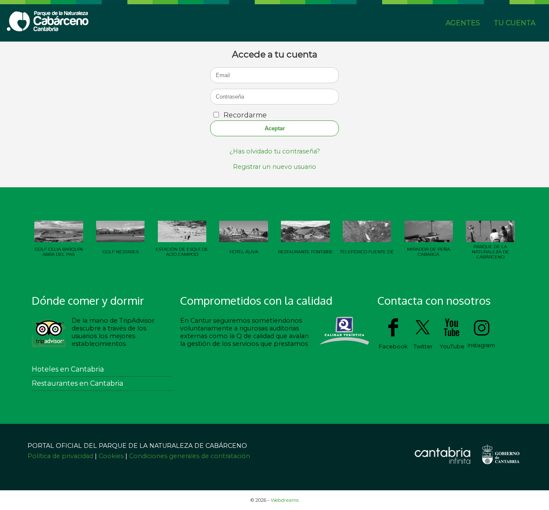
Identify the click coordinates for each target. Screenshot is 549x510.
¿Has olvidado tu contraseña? (274, 151)
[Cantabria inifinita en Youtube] (452, 336)
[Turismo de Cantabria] (442, 464)
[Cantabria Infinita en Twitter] (423, 336)
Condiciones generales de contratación (189, 456)
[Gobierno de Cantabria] (500, 467)
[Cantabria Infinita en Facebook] (393, 336)
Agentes (463, 23)
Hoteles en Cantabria (68, 369)
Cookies (111, 456)
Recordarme (245, 115)
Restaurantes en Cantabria (77, 383)
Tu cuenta (514, 23)
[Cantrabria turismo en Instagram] (481, 334)
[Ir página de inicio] (48, 29)
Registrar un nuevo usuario (274, 167)
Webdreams (285, 500)
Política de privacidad (61, 456)
